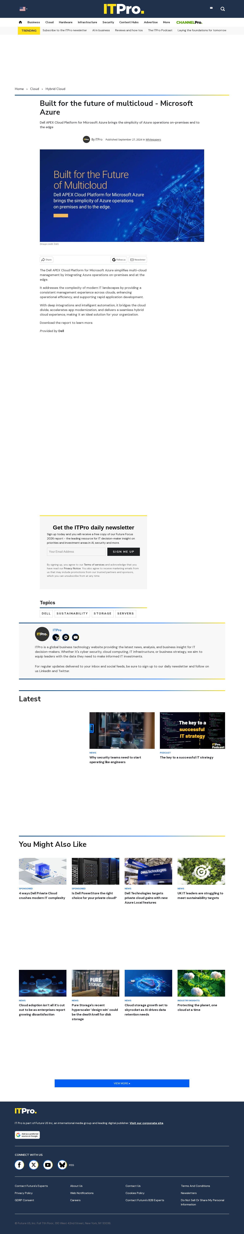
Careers (75, 1200)
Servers (125, 613)
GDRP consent (24, 1200)
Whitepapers (153, 139)
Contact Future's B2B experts (145, 1200)
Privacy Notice (72, 568)
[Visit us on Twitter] (33, 1164)
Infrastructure (87, 22)
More (166, 22)
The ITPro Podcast (160, 30)
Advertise (151, 22)
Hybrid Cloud (55, 89)
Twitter (63, 671)
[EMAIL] (77, 637)
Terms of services (94, 564)
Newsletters (189, 1193)
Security (108, 22)
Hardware (66, 22)
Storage (103, 613)
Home (19, 89)
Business (34, 22)
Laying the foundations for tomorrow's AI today (209, 30)
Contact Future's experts (31, 1186)
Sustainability (72, 613)
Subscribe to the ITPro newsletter (65, 30)
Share (49, 259)
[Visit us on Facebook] (19, 1164)
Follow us (121, 259)
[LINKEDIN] (67, 637)
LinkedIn (45, 671)
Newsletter (140, 259)
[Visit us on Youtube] (47, 1164)
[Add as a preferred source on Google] (27, 1135)
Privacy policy (24, 1193)
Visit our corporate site (146, 1123)
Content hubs (129, 22)
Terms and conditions (195, 1186)
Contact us (133, 1186)
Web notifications (82, 1193)
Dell (46, 613)
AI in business (101, 30)
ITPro (99, 139)
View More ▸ (122, 1083)
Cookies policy (135, 1193)
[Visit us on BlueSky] (61, 1164)
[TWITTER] (57, 637)
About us (76, 1186)
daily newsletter (176, 666)
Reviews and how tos (129, 30)
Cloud (49, 22)
